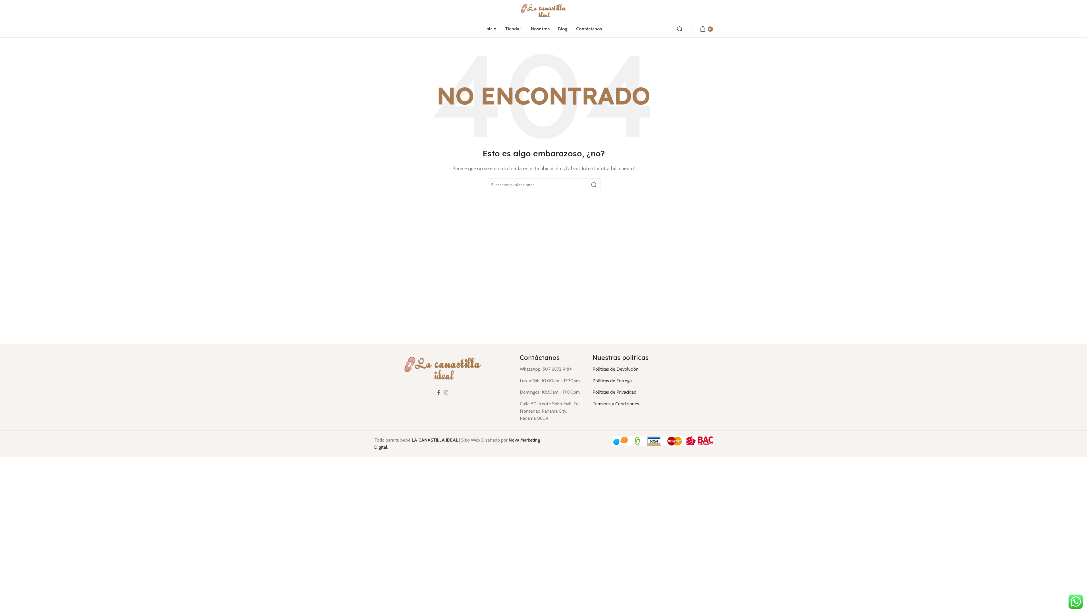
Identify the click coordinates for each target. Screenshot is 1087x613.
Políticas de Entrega (612, 380)
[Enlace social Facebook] (438, 392)
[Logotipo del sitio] (543, 9)
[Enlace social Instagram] (446, 392)
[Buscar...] (593, 184)
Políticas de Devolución (616, 369)
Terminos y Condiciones (616, 403)
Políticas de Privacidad (614, 392)
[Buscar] (679, 29)
